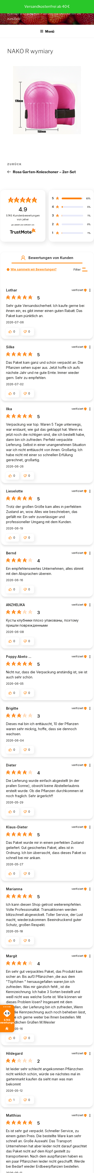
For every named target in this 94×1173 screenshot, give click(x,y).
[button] (23, 257)
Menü (49, 31)
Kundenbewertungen (23, 217)
